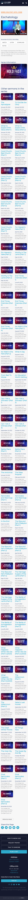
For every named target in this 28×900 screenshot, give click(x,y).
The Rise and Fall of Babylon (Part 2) (7, 548)
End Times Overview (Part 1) (21, 278)
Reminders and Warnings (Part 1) (6, 498)
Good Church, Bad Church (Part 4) (20, 178)
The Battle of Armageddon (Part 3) (20, 624)
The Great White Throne (6, 729)
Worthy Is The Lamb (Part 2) (6, 277)
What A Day (20, 352)
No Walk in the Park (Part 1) (21, 327)
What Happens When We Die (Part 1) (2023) (6, 651)
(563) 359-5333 (14, 870)
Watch (4, 42)
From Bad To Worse (6, 376)
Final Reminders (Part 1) (5, 776)
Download (20, 42)
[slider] (9, 33)
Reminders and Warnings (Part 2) (20, 498)
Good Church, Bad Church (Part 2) (20, 153)
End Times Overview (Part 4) (7, 328)
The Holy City (6, 751)
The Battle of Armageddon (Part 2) (6, 624)
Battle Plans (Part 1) (6, 450)
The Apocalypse (5, 103)
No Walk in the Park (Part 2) (7, 353)
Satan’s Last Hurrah (20, 703)
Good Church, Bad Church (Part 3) (6, 178)
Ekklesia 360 (22, 898)
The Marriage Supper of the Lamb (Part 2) (6, 599)
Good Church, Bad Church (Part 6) (20, 204)
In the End (5, 521)
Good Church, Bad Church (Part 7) (6, 229)
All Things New (19, 729)
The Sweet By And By (20, 752)
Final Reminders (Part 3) (5, 802)
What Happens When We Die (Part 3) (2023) (6, 678)
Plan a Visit (14, 851)
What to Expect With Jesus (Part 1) (6, 128)
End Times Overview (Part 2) (7, 303)
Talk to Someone (14, 847)
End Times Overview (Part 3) (21, 303)
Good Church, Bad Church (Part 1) (6, 153)
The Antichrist (7, 472)
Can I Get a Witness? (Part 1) (7, 400)
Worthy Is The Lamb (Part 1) (20, 253)
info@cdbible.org (14, 872)
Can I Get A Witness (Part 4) (20, 426)
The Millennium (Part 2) (5, 704)
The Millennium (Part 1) (19, 677)
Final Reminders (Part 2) (19, 776)
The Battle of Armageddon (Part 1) (20, 599)
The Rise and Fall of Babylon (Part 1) (21, 523)
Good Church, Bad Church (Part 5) (6, 204)
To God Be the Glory (21, 103)
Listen (12, 42)
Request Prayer (14, 843)
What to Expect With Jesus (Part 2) (20, 128)
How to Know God (14, 838)
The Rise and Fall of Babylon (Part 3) (21, 548)
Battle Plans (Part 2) (20, 450)
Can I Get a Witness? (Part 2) (21, 400)
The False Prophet (19, 473)
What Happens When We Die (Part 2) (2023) (20, 651)
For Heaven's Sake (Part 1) (20, 228)
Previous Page (7, 819)
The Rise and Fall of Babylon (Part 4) (7, 574)
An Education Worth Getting (21, 376)
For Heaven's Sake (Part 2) (6, 253)
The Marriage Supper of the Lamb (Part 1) (20, 574)
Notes (4, 45)
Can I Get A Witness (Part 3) (6, 426)
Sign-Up (14, 880)
